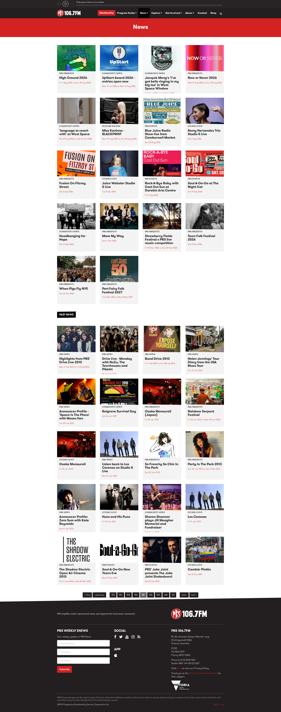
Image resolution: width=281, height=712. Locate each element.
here (179, 668)
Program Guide (126, 13)
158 (150, 594)
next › (184, 594)
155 (128, 594)
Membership (107, 12)
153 (113, 594)
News (143, 13)
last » (194, 594)
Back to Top (218, 704)
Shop (213, 13)
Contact (202, 13)
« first (87, 594)
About (189, 13)
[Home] (70, 13)
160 (166, 594)
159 (158, 594)
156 (136, 594)
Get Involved (172, 13)
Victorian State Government (203, 673)
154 (120, 594)
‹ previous (99, 594)
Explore (156, 13)
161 (173, 594)
